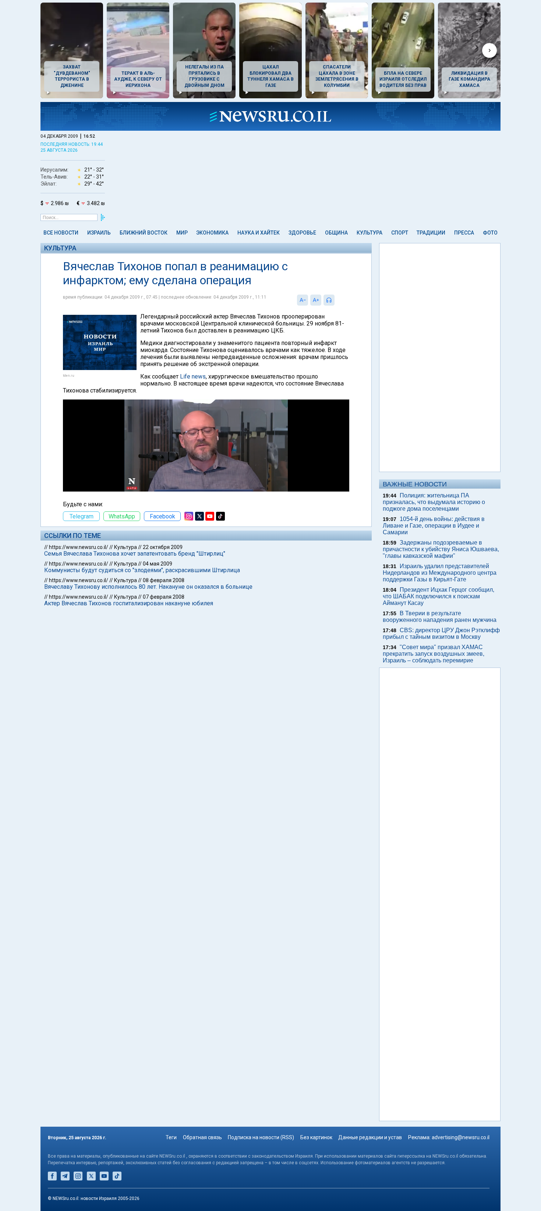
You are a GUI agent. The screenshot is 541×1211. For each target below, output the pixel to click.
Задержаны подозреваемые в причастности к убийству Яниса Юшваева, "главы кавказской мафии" (441, 549)
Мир (182, 233)
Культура (369, 233)
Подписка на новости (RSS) (261, 1137)
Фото (490, 233)
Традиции (431, 233)
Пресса (464, 233)
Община (336, 233)
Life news (193, 376)
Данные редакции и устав (370, 1137)
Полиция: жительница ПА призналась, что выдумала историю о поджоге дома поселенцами (434, 502)
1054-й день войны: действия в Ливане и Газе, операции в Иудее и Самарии (434, 525)
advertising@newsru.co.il (460, 1137)
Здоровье (302, 233)
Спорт (399, 233)
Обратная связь (202, 1137)
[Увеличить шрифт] (315, 300)
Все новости (60, 233)
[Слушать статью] (336, 300)
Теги (171, 1137)
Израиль (99, 233)
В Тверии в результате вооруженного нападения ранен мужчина (439, 616)
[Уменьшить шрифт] (302, 300)
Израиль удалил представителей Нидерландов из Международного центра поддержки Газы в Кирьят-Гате (439, 572)
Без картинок (316, 1137)
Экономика (212, 233)
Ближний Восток (143, 233)
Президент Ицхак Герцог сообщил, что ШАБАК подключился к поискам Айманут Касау (438, 596)
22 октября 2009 (163, 547)
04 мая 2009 (157, 564)
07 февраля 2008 (163, 597)
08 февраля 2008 (163, 580)
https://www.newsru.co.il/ (78, 547)
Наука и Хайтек (258, 233)
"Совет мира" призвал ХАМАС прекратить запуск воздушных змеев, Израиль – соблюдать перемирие (433, 653)
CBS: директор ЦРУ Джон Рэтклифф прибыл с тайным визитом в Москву (441, 633)
